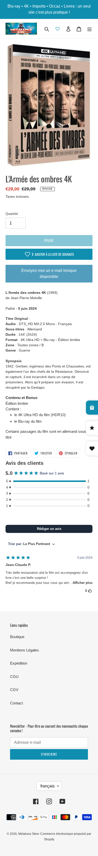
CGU (14, 676)
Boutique (17, 637)
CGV (14, 690)
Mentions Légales (24, 650)
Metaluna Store (28, 834)
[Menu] (89, 28)
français (47, 786)
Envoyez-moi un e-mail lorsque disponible (49, 273)
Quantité (12, 214)
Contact (16, 703)
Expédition (18, 663)
